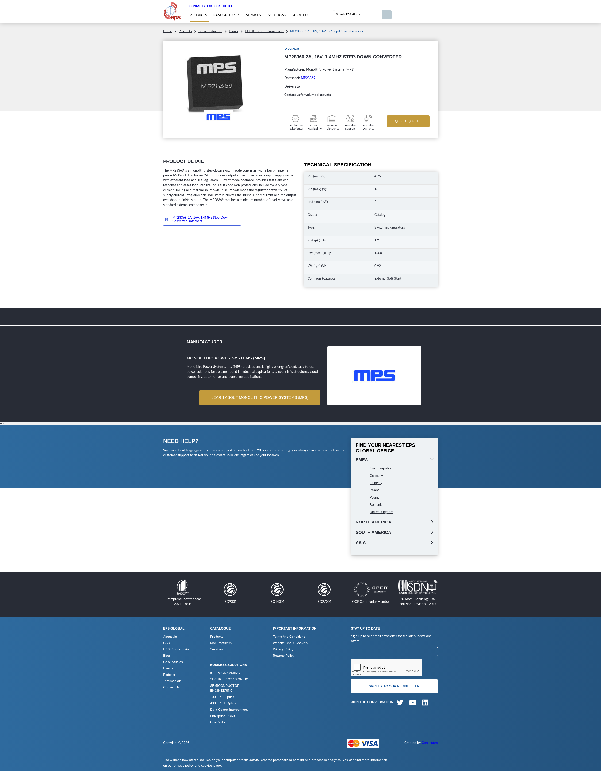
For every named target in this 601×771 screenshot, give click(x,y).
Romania (376, 505)
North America (373, 522)
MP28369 (308, 78)
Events (168, 668)
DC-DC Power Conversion (264, 31)
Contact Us (171, 687)
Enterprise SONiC (223, 716)
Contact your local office (211, 6)
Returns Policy (283, 655)
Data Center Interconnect (229, 709)
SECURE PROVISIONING (229, 679)
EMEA (362, 459)
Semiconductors (210, 31)
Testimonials (172, 681)
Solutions (277, 15)
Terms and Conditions (289, 636)
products (198, 15)
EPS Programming (177, 649)
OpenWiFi (217, 722)
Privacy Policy (283, 649)
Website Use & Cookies (290, 643)
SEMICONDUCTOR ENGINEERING (224, 688)
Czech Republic (381, 468)
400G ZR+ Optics (223, 703)
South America (373, 532)
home (167, 31)
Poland (375, 497)
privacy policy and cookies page (197, 765)
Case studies (173, 662)
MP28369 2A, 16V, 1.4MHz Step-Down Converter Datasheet (201, 219)
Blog (166, 655)
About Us (301, 15)
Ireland (375, 490)
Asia (361, 542)
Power (233, 31)
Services (253, 15)
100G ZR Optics (222, 697)
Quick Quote (408, 121)
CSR (166, 643)
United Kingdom (381, 512)
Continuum (430, 742)
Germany (376, 475)
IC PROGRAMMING (225, 673)
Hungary (376, 483)
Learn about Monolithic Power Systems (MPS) (259, 398)
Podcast (169, 674)
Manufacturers (226, 15)
